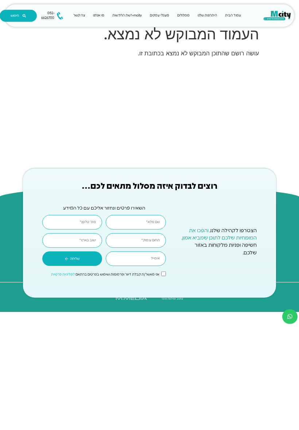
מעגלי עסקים (159, 15)
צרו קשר (79, 15)
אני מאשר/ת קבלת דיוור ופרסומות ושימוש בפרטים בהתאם (105, 275)
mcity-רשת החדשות (127, 15)
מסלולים (183, 15)
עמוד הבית (233, 15)
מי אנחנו (98, 15)
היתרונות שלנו (207, 15)
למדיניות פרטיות (63, 275)
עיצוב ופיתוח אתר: (172, 298)
